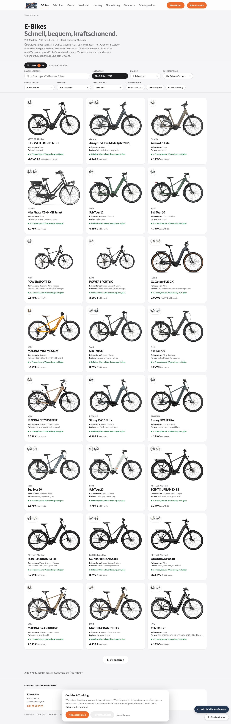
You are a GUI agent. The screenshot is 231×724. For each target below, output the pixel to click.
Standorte (129, 5)
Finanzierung (113, 5)
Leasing (98, 5)
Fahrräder (58, 5)
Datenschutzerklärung (76, 707)
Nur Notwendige (102, 714)
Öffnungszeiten (147, 5)
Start (26, 15)
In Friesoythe (155, 87)
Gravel (70, 5)
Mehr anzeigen (115, 659)
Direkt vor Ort (135, 87)
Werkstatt (84, 5)
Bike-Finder (175, 5)
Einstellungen (123, 714)
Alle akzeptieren (77, 714)
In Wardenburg (175, 87)
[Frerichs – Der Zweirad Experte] (31, 5)
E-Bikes (45, 5)
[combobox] (57, 76)
